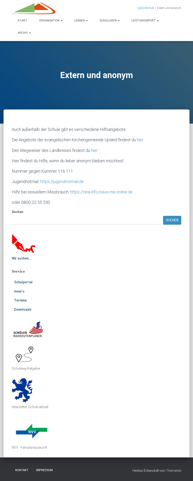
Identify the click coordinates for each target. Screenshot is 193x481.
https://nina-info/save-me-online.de (101, 191)
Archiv (23, 32)
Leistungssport (144, 20)
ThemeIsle (173, 471)
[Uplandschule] (33, 8)
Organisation (49, 20)
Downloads (23, 309)
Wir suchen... (22, 258)
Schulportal (23, 282)
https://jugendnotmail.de (62, 181)
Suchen (17, 212)
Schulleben (108, 20)
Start (22, 20)
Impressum (44, 470)
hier (140, 139)
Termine (20, 300)
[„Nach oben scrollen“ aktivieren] (184, 471)
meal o (19, 291)
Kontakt (21, 470)
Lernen (79, 20)
